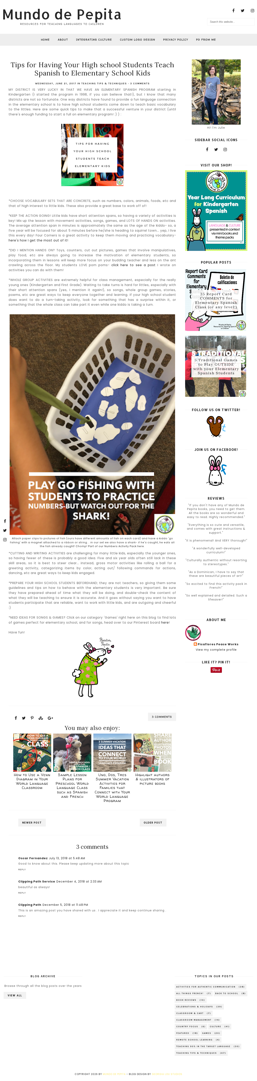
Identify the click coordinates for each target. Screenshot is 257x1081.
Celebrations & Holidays (194, 1007)
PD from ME (206, 39)
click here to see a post (133, 265)
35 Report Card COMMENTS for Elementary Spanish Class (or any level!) (216, 300)
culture (215, 1026)
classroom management (193, 1020)
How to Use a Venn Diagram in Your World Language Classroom (32, 781)
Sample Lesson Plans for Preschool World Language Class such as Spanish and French (72, 785)
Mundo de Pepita (62, 14)
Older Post (153, 822)
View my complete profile (216, 650)
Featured (182, 1033)
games (206, 1033)
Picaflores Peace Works (218, 644)
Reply (22, 869)
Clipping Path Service (36, 881)
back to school (226, 993)
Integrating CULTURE (94, 39)
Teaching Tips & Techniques (104, 83)
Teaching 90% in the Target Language (203, 1046)
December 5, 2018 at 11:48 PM (65, 905)
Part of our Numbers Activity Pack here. (116, 546)
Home (45, 39)
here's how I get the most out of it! (38, 240)
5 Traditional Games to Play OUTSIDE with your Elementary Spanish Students (216, 367)
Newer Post (32, 822)
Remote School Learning (194, 1040)
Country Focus (187, 1026)
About (63, 39)
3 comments (140, 83)
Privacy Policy (175, 39)
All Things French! (190, 993)
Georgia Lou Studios (167, 1074)
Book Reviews (186, 1000)
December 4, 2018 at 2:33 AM (79, 881)
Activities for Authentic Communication (206, 987)
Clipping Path (29, 905)
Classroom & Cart (190, 1013)
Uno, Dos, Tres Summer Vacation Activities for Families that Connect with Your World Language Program (112, 787)
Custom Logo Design (137, 39)
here (165, 622)
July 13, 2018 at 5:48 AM (67, 858)
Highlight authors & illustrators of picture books (152, 779)
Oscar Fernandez (33, 858)
